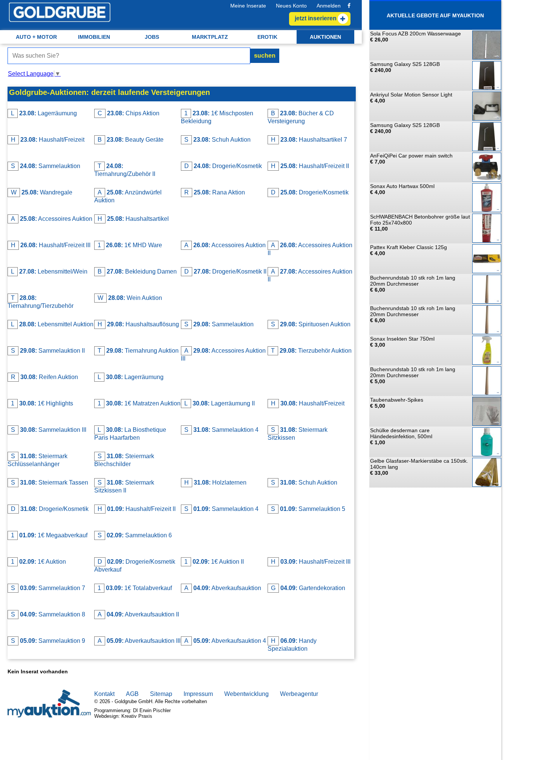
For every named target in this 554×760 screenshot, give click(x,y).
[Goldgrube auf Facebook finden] (349, 6)
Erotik (267, 37)
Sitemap (161, 694)
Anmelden (329, 6)
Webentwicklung (246, 694)
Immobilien (94, 37)
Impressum (198, 694)
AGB (132, 694)
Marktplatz (210, 37)
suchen (264, 55)
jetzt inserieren (316, 18)
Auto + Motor (36, 37)
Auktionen (325, 37)
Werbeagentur (299, 694)
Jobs (152, 37)
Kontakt (104, 694)
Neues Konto (291, 6)
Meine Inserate (248, 6)
